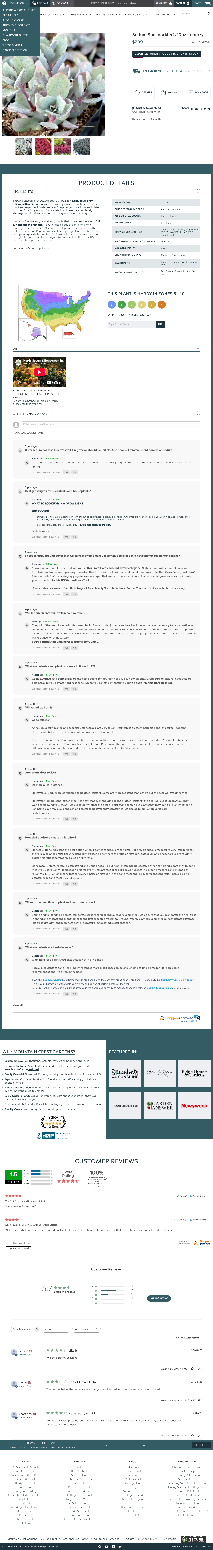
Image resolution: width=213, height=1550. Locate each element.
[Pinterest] (209, 109)
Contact (62, 3)
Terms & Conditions (182, 1546)
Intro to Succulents (16, 25)
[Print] (201, 109)
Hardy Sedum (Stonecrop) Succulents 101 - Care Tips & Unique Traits (38, 394)
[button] (66, 472)
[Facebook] (192, 109)
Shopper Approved (78, 1060)
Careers (133, 1503)
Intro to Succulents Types (187, 1467)
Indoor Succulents (26, 1487)
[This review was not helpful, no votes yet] (199, 1369)
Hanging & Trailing (26, 1491)
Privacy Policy (203, 1546)
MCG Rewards (133, 1479)
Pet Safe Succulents (80, 1503)
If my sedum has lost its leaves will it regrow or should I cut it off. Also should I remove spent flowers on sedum (98, 450)
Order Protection (14, 50)
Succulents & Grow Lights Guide (187, 1499)
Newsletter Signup (133, 1499)
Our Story (133, 1467)
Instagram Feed (133, 1495)
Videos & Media (12, 45)
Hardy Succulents (25, 1483)
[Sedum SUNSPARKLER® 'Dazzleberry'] (53, 84)
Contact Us (133, 1515)
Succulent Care (13, 20)
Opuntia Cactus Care (187, 1503)
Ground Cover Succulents (79, 1519)
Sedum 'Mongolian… (159, 987)
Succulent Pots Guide (187, 1491)
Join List (201, 1445)
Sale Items (25, 1523)
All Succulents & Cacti (26, 1467)
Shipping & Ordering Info (19, 10)
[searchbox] (22, 1329)
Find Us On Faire (133, 1511)
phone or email (13, 1082)
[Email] (196, 109)
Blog (5, 40)
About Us (8, 30)
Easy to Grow (26, 1499)
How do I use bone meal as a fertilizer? (50, 837)
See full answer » (41, 531)
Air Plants (79, 1483)
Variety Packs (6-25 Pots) (25, 1475)
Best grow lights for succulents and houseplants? (58, 491)
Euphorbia (65, 679)
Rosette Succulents (79, 1487)
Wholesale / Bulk (26, 1471)
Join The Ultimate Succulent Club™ (187, 1511)
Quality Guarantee (15, 35)
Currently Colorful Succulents (25, 1495)
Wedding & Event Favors (26, 1507)
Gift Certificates (187, 1515)
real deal (33, 1069)
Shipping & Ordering (187, 1475)
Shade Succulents (79, 1511)
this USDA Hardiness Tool (72, 580)
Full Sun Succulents (79, 1507)
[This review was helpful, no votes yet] (192, 1369)
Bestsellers (25, 1515)
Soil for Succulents (26, 1511)
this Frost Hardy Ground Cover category (113, 568)
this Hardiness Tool (160, 683)
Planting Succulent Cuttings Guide (187, 1487)
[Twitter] (205, 109)
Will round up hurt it (38, 707)
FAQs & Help (10, 15)
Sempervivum (53, 979)
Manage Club (133, 1483)
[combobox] (56, 1330)
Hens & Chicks (79, 1471)
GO (160, 324)
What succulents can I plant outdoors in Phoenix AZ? (60, 666)
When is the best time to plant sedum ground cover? (60, 902)
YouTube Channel (133, 1491)
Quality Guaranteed (16, 1109)
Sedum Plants (79, 1475)
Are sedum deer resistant (42, 772)
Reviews (42, 3)
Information (15, 3)
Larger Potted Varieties (79, 1499)
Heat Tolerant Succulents (80, 1515)
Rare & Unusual (25, 1479)
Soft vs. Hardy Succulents (133, 1507)
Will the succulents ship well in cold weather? (55, 613)
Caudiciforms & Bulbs (80, 1491)
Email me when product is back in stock (167, 54)
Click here (38, 960)
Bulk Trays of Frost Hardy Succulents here (97, 588)
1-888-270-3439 (144, 1538)
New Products (25, 1519)
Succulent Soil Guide (187, 1495)
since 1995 (96, 1074)
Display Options (22, 1243)
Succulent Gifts (26, 1503)
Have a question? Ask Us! (147, 119)
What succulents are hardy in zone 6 (49, 947)
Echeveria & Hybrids (79, 1479)
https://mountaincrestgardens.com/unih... (70, 642)
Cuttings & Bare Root (79, 1495)
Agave (46, 679)
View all (18, 1005)
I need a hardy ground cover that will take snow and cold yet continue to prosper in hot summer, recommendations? (102, 556)
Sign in (181, 3)
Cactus (36, 679)
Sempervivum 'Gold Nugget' (177, 979)
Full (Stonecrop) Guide (31, 248)
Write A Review (159, 1298)
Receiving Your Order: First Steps (187, 1483)
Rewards (162, 3)
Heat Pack (84, 625)
